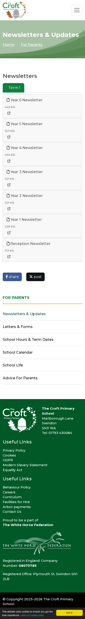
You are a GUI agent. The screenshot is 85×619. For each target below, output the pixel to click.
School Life (13, 365)
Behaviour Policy (17, 487)
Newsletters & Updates (24, 314)
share (13, 277)
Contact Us (12, 512)
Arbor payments (17, 507)
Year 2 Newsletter (26, 196)
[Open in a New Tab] (9, 113)
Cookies (9, 455)
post (37, 277)
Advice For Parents (20, 378)
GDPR (8, 460)
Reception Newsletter (30, 244)
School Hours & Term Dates (28, 339)
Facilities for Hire (16, 502)
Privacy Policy (14, 450)
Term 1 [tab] (14, 88)
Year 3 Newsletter (26, 172)
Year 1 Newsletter (26, 219)
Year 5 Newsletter (26, 124)
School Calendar (18, 352)
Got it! (69, 612)
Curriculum (12, 497)
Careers (9, 492)
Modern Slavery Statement (25, 465)
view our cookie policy (32, 615)
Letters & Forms (18, 327)
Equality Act (12, 470)
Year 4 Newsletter (26, 148)
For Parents (31, 45)
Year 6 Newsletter (26, 100)
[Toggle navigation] (76, 10)
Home (8, 45)
